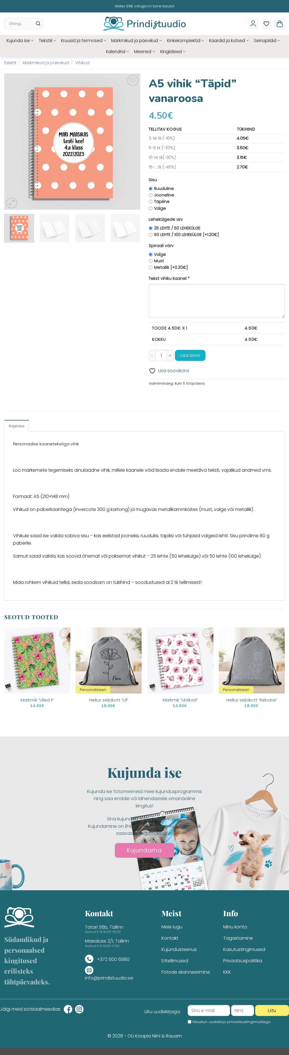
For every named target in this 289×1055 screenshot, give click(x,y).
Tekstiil (45, 41)
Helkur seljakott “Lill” (108, 700)
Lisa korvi (190, 355)
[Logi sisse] (253, 23)
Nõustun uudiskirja (231, 1021)
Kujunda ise (18, 41)
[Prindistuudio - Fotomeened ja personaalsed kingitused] (144, 24)
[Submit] (38, 24)
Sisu (153, 180)
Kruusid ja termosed (81, 41)
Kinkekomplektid (183, 41)
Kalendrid (115, 52)
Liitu (272, 1010)
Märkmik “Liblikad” (180, 700)
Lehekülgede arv (166, 219)
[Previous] (14, 141)
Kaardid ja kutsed (227, 41)
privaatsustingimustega (248, 1021)
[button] (280, 24)
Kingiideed (171, 52)
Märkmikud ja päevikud (134, 41)
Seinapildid (265, 41)
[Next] (130, 141)
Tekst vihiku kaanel (169, 278)
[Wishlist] (266, 24)
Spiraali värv (161, 245)
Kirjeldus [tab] (17, 426)
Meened (142, 52)
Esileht (10, 63)
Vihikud (82, 63)
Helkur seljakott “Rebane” (251, 700)
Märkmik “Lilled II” (37, 700)
